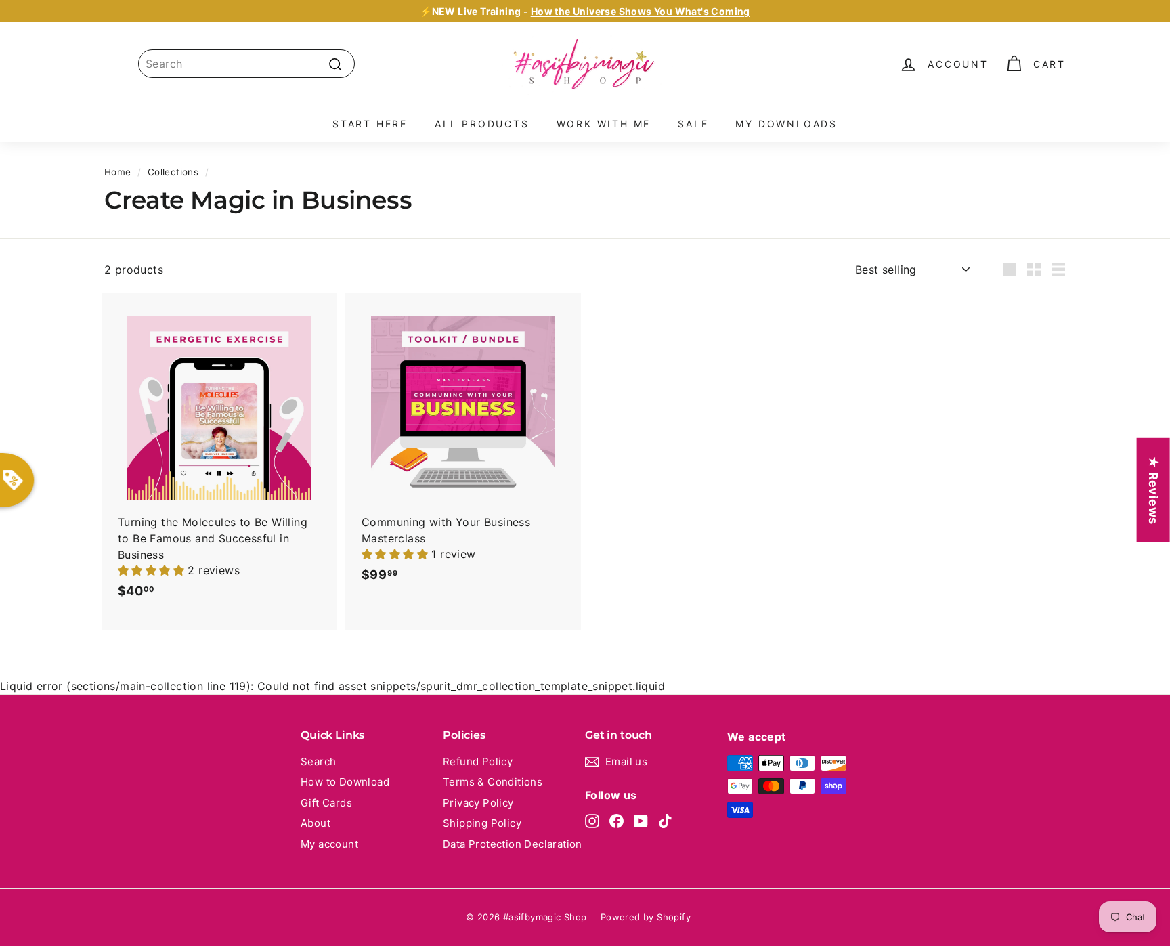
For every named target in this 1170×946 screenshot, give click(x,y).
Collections (173, 172)
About (315, 823)
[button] (153, 570)
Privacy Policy (478, 802)
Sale (693, 123)
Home (117, 172)
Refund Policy (478, 761)
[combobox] (246, 63)
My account (329, 844)
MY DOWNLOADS (786, 123)
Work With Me (604, 123)
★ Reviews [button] (1153, 489)
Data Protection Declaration (512, 844)
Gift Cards (326, 802)
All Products (482, 123)
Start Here (370, 123)
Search (318, 761)
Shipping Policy (482, 823)
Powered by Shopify (646, 916)
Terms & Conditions (492, 781)
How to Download (345, 781)
